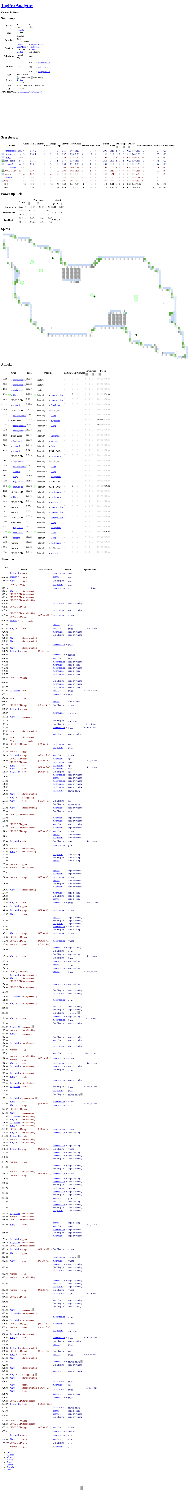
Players (10, 1460)
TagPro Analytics (17, 5)
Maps (9, 1457)
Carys (19, 44)
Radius (20, 80)
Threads (10, 1467)
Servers (10, 1465)
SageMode (21, 47)
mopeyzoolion (37, 44)
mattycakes (35, 47)
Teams (9, 1462)
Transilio (20, 30)
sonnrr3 (34, 49)
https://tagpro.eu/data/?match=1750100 (31, 92)
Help (9, 1469)
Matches (10, 1455)
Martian (20, 52)
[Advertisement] (24, 112)
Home (9, 1452)
